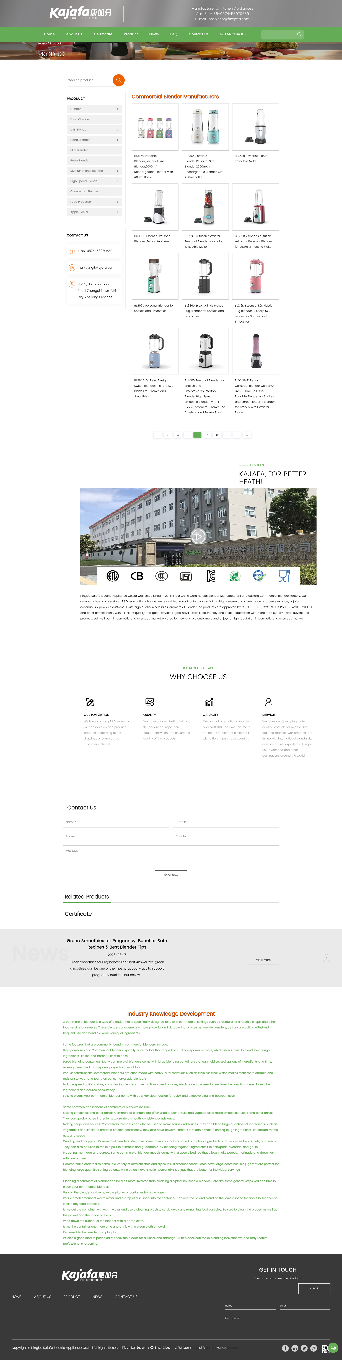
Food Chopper (80, 119)
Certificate (103, 34)
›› (247, 435)
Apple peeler (79, 212)
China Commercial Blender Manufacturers (211, 596)
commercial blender (80, 1022)
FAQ (173, 34)
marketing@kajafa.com (229, 19)
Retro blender (80, 160)
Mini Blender (79, 150)
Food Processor (81, 201)
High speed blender (84, 181)
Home (49, 34)
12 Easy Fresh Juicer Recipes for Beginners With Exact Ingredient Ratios (117, 944)
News (154, 34)
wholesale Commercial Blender (174, 607)
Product (131, 34)
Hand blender (80, 140)
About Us (74, 34)
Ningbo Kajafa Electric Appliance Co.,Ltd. (62, 1347)
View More (263, 960)
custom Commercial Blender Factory (274, 596)
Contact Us (199, 34)
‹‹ (157, 435)
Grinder (75, 109)
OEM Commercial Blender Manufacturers (206, 1347)
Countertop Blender (84, 191)
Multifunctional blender (86, 171)
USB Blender (78, 129)
